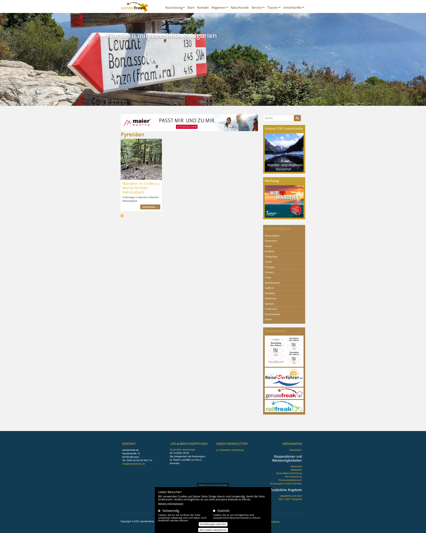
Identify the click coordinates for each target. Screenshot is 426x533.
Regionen (218, 7)
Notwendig (170, 510)
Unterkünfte (292, 7)
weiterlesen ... (150, 206)
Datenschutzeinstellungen (213, 485)
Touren (272, 7)
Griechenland (272, 314)
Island (268, 246)
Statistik (223, 510)
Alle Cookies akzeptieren (213, 530)
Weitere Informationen (170, 503)
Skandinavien (272, 282)
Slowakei (270, 293)
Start (191, 7)
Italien (268, 319)
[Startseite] (134, 7)
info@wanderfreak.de (133, 463)
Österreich (271, 240)
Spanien (269, 303)
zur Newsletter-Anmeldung (229, 449)
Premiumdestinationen (290, 480)
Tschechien (271, 256)
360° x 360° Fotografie (290, 499)
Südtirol (269, 287)
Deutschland (272, 235)
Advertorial (296, 466)
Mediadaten (296, 449)
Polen (268, 277)
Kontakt (203, 7)
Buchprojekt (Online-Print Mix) (286, 483)
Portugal (269, 267)
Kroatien (269, 251)
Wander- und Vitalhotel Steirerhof (285, 167)
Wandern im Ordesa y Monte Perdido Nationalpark (140, 187)
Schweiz (269, 272)
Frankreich (271, 308)
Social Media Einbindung (289, 473)
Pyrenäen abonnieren (122, 215)
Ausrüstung (173, 7)
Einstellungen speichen (213, 524)
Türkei (268, 261)
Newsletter (296, 469)
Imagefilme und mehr (291, 495)
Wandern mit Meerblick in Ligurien (161, 35)
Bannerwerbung (293, 476)
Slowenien (271, 298)
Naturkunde (240, 7)
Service (256, 7)
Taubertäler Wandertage (182, 449)
